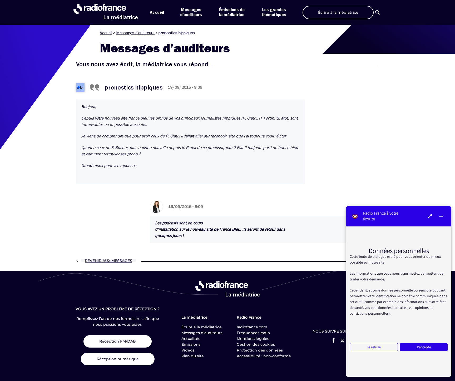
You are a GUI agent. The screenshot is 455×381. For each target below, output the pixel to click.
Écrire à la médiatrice (201, 327)
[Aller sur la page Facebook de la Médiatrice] (333, 340)
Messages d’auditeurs (135, 33)
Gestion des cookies (256, 344)
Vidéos (187, 350)
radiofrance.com (252, 327)
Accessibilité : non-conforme (264, 356)
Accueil (157, 12)
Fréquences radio (253, 332)
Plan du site (192, 356)
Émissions (190, 344)
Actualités (190, 338)
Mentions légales (253, 338)
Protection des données (260, 350)
